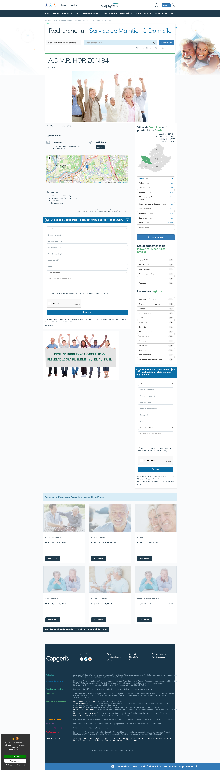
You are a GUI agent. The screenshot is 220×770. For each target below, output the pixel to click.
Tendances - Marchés (94, 734)
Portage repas (152, 703)
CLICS (100, 695)
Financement (125, 732)
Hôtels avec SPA (80, 723)
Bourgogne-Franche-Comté (155, 304)
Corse (155, 318)
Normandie (155, 341)
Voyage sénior (118, 723)
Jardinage (116, 713)
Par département (90, 689)
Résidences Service (54, 689)
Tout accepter (15, 756)
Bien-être (148, 13)
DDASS (171, 693)
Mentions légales (114, 657)
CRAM (76, 695)
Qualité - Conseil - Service (108, 732)
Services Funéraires (122, 715)
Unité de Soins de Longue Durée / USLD (90, 683)
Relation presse (158, 657)
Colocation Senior (125, 719)
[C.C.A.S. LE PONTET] (64, 518)
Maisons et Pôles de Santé (127, 740)
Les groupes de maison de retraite (122, 683)
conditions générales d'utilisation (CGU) (116, 211)
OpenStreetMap (122, 182)
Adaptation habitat (165, 719)
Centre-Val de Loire (155, 313)
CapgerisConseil (94, 738)
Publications (99, 677)
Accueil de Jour (115, 681)
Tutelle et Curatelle (81, 697)
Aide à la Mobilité (104, 709)
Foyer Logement (130, 681)
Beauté (108, 723)
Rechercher (166, 42)
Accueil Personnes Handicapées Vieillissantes (157, 681)
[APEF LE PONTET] (64, 579)
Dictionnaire (120, 685)
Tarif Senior (93, 723)
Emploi (172, 13)
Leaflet (99, 182)
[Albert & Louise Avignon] (156, 579)
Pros (164, 13)
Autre (143, 685)
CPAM (82, 695)
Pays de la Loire (155, 355)
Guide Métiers (102, 728)
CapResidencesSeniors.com (113, 738)
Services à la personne (130, 13)
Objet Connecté (155, 734)
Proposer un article (160, 654)
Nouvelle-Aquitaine (155, 345)
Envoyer (87, 312)
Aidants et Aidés (131, 675)
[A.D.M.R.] (156, 518)
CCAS (88, 695)
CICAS (119, 701)
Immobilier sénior (110, 719)
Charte (110, 660)
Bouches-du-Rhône (155, 274)
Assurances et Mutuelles (114, 695)
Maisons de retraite (71, 13)
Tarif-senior (110, 740)
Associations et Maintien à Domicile (144, 707)
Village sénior (96, 719)
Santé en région (94, 693)
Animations (158, 683)
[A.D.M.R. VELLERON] (110, 579)
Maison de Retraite (81, 681)
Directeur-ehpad (133, 738)
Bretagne (155, 308)
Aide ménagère (105, 703)
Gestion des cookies (127, 750)
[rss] (54, 5)
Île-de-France (155, 336)
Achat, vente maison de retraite (134, 734)
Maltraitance (160, 695)
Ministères (82, 693)
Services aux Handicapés (100, 705)
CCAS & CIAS (102, 701)
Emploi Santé (79, 728)
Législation (97, 685)
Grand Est (155, 327)
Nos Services (78, 734)
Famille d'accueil (145, 683)
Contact (63, 5)
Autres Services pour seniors (100, 715)
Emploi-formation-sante (83, 740)
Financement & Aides (82, 685)
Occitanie (155, 350)
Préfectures (155, 693)
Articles (84, 675)
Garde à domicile (120, 703)
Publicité (133, 660)
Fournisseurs (78, 732)
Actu (47, 13)
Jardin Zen (157, 723)
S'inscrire (166, 5)
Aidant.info (99, 740)
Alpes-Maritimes (155, 269)
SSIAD (115, 705)
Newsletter (74, 5)
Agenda (55, 13)
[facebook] (46, 5)
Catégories (66, 126)
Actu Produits (145, 675)
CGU (109, 654)
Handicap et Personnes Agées (165, 675)
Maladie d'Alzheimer (99, 681)
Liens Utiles (51, 693)
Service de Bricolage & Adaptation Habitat (139, 713)
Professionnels (52, 732)
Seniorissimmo (79, 738)
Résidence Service (91, 13)
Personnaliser (15, 761)
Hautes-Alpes (155, 264)
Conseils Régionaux (117, 693)
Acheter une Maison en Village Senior (140, 689)
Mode (101, 723)
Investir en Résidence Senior (111, 689)
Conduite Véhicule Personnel (125, 709)
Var (155, 278)
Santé (90, 677)
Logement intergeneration (145, 719)
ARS (75, 693)
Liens (157, 13)
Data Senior (118, 677)
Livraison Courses (136, 703)
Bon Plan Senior (80, 677)
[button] (87, 166)
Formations (90, 728)
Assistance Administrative (93, 707)
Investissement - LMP (141, 732)
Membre (158, 5)
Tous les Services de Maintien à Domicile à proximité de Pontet (76, 629)
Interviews (93, 675)
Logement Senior (109, 13)
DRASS (164, 693)
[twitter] (50, 5)
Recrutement (90, 732)
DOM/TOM (155, 322)
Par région (77, 689)
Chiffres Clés (108, 685)
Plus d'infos (52, 558)
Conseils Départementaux (138, 693)
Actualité (50, 675)
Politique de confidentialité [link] (15, 765)
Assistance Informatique (116, 707)
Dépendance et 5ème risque (111, 675)
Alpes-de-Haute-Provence (155, 260)
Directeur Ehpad (133, 685)
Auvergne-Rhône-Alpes (155, 299)
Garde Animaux (103, 713)
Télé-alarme (165, 713)
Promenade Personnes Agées (151, 709)
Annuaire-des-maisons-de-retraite (156, 738)
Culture (108, 677)
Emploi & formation (54, 728)
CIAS (94, 695)
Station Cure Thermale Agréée (138, 723)
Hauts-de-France (155, 331)
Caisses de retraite (134, 695)
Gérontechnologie (112, 734)
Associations (148, 695)
